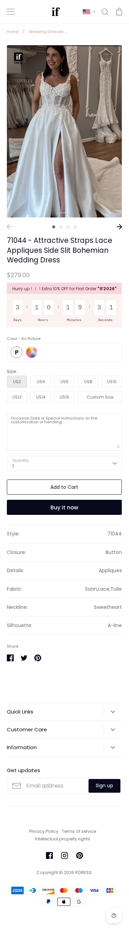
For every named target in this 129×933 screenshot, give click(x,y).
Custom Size (100, 397)
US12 (17, 397)
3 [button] (68, 226)
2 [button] (60, 226)
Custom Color (31, 352)
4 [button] (75, 226)
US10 (112, 382)
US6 (64, 382)
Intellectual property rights (62, 839)
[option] (64, 131)
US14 (41, 397)
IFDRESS (83, 872)
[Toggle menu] (10, 11)
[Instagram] (64, 855)
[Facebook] (49, 855)
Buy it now (64, 507)
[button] (88, 11)
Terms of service (79, 831)
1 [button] (53, 226)
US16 (64, 397)
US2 (17, 382)
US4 (41, 382)
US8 (88, 382)
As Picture (16, 352)
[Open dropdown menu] (113, 712)
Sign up (104, 785)
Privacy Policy (43, 831)
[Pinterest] (79, 855)
